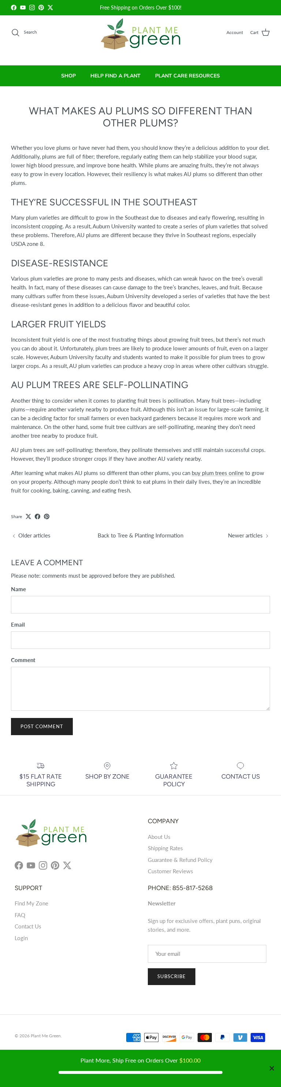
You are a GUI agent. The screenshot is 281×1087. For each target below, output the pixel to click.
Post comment (41, 726)
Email (18, 624)
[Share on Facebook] (37, 516)
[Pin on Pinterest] (46, 516)
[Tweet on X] (28, 516)
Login (21, 938)
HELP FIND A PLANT (115, 75)
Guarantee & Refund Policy (180, 859)
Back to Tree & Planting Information (140, 535)
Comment (23, 660)
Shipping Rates (165, 848)
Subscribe (171, 976)
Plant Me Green (46, 1035)
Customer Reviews (170, 871)
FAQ (20, 915)
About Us (159, 836)
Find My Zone (31, 903)
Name (18, 589)
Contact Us (28, 926)
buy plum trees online (218, 473)
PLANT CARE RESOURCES (187, 75)
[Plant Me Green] (141, 37)
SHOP (68, 75)
